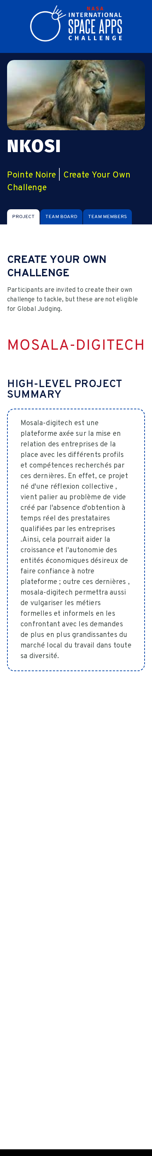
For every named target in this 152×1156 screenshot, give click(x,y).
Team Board (61, 217)
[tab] (23, 216)
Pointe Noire (31, 175)
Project (23, 217)
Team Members (107, 217)
